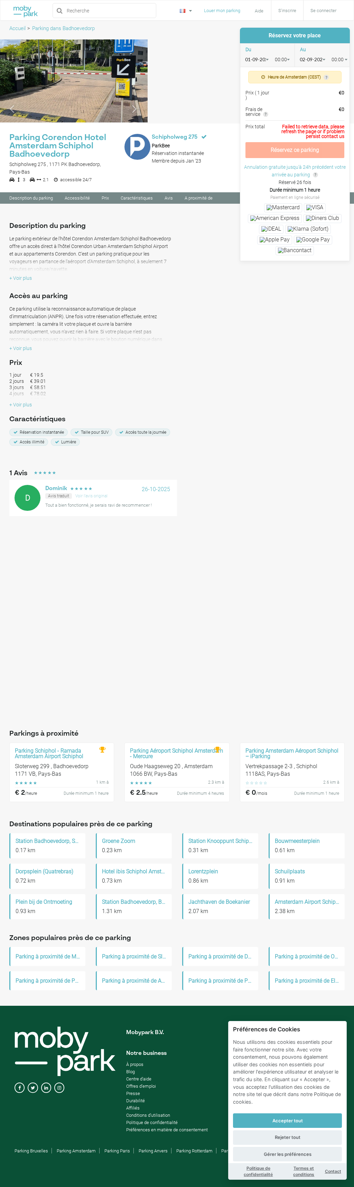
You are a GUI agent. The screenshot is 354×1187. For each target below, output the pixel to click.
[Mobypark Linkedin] (46, 1088)
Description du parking (31, 198)
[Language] (187, 10)
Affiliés (133, 1108)
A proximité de (199, 198)
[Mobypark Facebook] (19, 1088)
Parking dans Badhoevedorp (63, 28)
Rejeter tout (287, 1137)
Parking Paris (117, 1150)
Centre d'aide (138, 1079)
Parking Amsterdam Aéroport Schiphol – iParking (291, 753)
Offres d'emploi (141, 1086)
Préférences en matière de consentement (167, 1129)
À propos (134, 1064)
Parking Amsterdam (76, 1150)
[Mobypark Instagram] (59, 1088)
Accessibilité (77, 198)
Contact (333, 1171)
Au (303, 49)
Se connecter (323, 10)
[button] (11, 80)
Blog (130, 1071)
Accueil (17, 28)
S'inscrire (287, 10)
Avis (169, 198)
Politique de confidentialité (258, 1171)
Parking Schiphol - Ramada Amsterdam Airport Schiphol (49, 753)
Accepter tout (287, 1120)
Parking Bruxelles (31, 1150)
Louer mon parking (222, 10)
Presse (133, 1093)
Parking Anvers (153, 1150)
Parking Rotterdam (194, 1150)
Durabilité (135, 1100)
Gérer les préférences (287, 1154)
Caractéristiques (137, 198)
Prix (105, 198)
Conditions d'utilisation (148, 1115)
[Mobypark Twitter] (32, 1088)
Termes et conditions (303, 1171)
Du (248, 49)
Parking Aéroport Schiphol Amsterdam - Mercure (176, 753)
